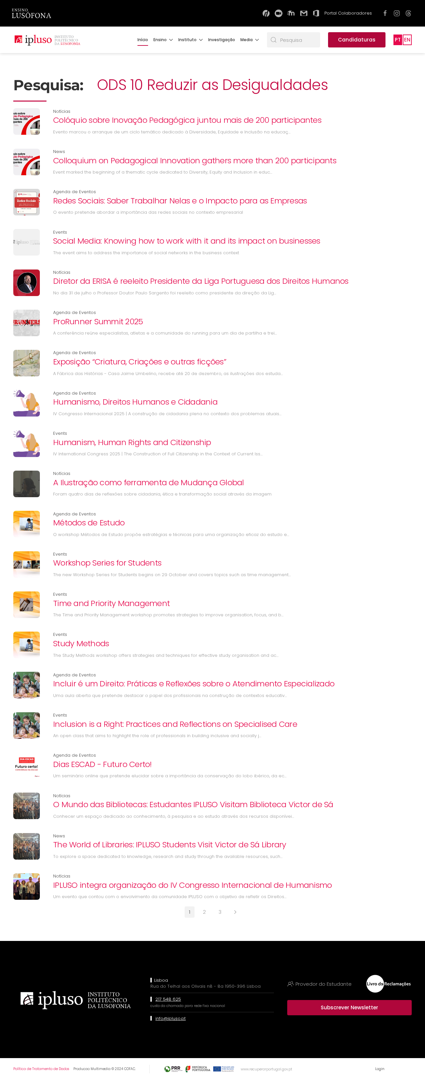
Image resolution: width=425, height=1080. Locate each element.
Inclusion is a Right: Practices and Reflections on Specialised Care (175, 724)
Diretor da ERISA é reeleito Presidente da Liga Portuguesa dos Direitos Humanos (201, 280)
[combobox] (293, 39)
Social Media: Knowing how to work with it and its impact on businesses (186, 240)
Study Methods (81, 643)
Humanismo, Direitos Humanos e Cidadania (135, 401)
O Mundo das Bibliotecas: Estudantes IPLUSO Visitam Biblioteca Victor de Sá (193, 804)
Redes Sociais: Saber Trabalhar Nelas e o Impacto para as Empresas (180, 200)
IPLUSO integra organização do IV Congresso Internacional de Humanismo (192, 885)
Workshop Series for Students (107, 562)
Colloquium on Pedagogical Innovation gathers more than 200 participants (194, 160)
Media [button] (246, 39)
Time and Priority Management (111, 603)
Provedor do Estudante (324, 983)
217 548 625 (168, 999)
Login (379, 1068)
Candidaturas (357, 39)
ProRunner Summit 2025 (98, 321)
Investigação (221, 39)
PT (398, 39)
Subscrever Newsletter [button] (349, 1007)
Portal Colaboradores (348, 13)
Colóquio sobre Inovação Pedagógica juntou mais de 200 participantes (187, 120)
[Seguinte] (235, 912)
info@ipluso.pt (170, 1018)
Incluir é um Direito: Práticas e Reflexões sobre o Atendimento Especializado (193, 683)
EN (407, 39)
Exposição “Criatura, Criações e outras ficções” (139, 361)
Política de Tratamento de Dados (41, 1068)
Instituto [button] (187, 39)
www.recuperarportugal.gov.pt (266, 1069)
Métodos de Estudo (89, 522)
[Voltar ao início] (47, 40)
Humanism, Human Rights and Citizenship (132, 442)
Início (142, 39)
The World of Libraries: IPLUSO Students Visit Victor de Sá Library (169, 844)
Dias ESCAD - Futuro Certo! (102, 764)
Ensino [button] (160, 39)
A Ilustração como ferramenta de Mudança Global (148, 482)
